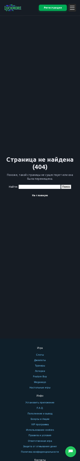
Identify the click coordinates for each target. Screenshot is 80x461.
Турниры (40, 365)
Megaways (40, 382)
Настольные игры (40, 387)
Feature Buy (40, 376)
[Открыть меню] (72, 8)
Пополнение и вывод (40, 413)
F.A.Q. (40, 408)
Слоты (40, 354)
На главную (40, 195)
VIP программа (40, 424)
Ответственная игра (40, 441)
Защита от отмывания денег (40, 446)
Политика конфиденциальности (40, 452)
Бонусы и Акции (40, 419)
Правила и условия (40, 435)
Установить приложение (40, 402)
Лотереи (40, 371)
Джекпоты (40, 360)
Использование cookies (40, 430)
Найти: (13, 186)
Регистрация (53, 7)
